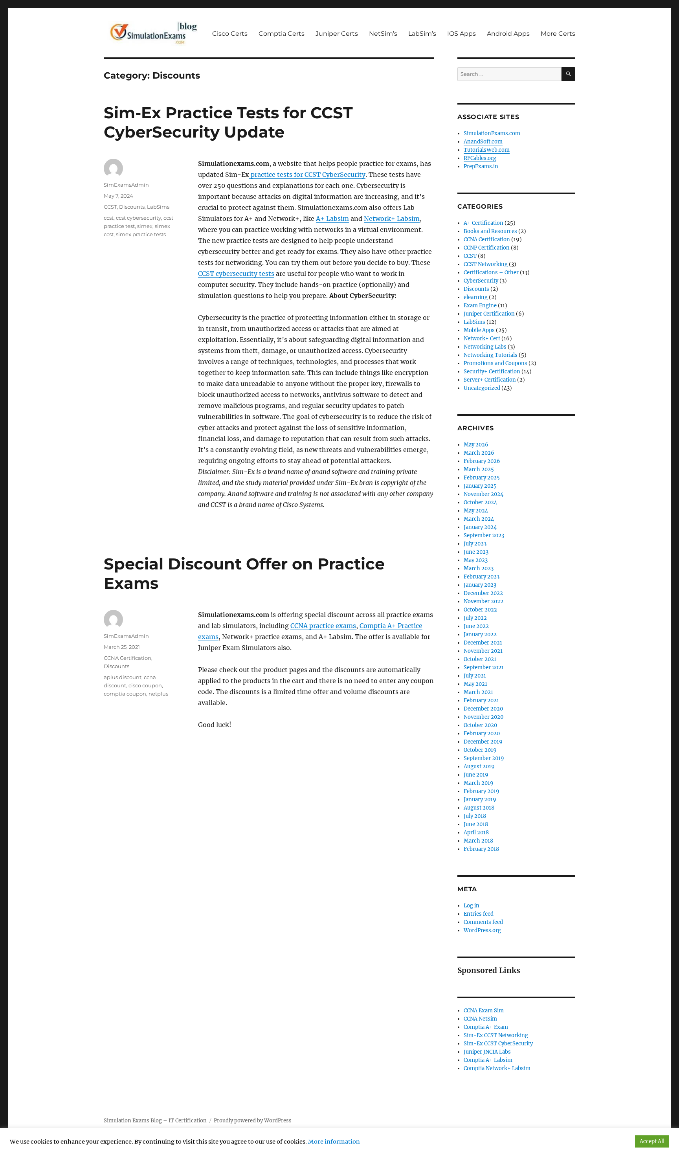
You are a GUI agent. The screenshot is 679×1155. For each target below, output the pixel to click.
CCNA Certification (127, 658)
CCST (110, 207)
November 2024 (483, 494)
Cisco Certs (230, 33)
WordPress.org (482, 930)
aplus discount (122, 677)
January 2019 (480, 799)
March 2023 (479, 568)
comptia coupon (125, 693)
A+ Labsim (332, 218)
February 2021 (481, 700)
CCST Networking (486, 264)
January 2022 (480, 634)
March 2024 (479, 519)
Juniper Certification (489, 313)
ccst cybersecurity (138, 218)
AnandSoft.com (483, 141)
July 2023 (475, 543)
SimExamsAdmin (126, 185)
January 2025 (480, 486)
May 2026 (476, 444)
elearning (476, 297)
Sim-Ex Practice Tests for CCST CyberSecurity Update (228, 122)
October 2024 (480, 502)
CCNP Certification (487, 247)
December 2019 (483, 741)
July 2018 (475, 816)
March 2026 (479, 453)
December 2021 (483, 642)
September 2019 (484, 758)
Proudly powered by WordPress (253, 1120)
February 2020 (482, 733)
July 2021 (475, 675)
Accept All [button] (652, 1141)
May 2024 (476, 510)
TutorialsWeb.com (487, 150)
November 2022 (483, 601)
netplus (158, 693)
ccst (109, 218)
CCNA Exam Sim (484, 1010)
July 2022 (475, 618)
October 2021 (480, 659)
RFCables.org (480, 158)
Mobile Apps (479, 330)
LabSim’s (422, 33)
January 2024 (480, 527)
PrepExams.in (481, 166)
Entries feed (479, 914)
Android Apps (508, 33)
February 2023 (481, 576)
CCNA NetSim (480, 1018)
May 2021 (475, 684)
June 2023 (476, 552)
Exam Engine (480, 305)
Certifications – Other (491, 272)
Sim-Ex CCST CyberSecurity (498, 1043)
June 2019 (476, 774)
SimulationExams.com (492, 133)
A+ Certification (483, 223)
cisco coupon (145, 685)
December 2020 (483, 708)
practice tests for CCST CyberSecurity (307, 174)
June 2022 (476, 626)
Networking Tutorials (491, 355)
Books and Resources (490, 231)
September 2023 (484, 535)
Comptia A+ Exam (486, 1027)
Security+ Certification (492, 371)
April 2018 (476, 832)
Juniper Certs (337, 33)
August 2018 (479, 807)
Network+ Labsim (392, 218)
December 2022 (483, 593)
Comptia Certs (282, 33)
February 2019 (481, 791)
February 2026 (482, 461)
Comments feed (483, 922)
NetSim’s (383, 33)
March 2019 (479, 783)
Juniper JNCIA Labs (487, 1051)
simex (144, 226)
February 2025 (482, 477)
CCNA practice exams (323, 626)
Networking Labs (485, 346)
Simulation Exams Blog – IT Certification (155, 1120)
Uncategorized (482, 388)
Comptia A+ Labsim (488, 1060)
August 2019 (479, 766)
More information (334, 1141)
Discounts (132, 207)
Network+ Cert (482, 338)
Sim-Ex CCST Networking (496, 1035)
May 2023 (476, 560)
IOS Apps (461, 33)
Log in (471, 905)
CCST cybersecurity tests (236, 273)
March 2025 (479, 469)
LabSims (158, 207)
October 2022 (480, 609)
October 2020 (480, 725)
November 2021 (483, 651)
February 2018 (481, 849)
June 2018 (476, 824)
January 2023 (480, 585)
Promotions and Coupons (495, 363)
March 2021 (478, 692)
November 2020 (483, 717)
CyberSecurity (481, 280)
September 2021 (484, 667)
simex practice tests (141, 234)
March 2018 (478, 840)
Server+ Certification (490, 379)
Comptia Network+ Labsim (497, 1068)
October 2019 (480, 750)
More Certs (558, 33)
